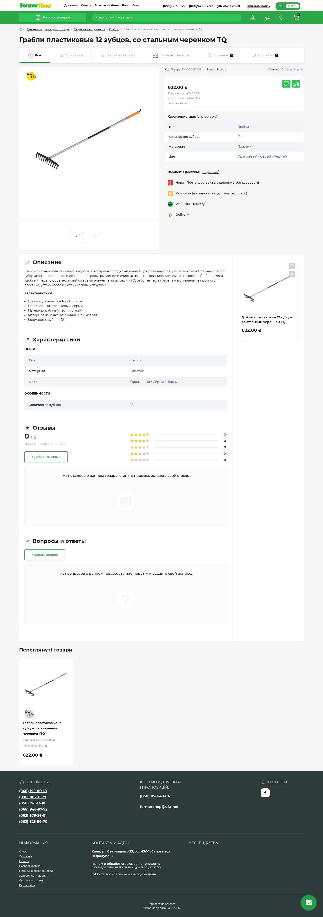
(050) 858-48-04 (155, 796)
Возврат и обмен (107, 5)
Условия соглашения (33, 875)
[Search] (238, 17)
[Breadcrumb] (21, 29)
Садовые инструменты (89, 29)
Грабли (114, 29)
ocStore (170, 904)
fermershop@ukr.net (159, 807)
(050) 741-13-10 (32, 803)
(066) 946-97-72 (33, 809)
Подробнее (210, 172)
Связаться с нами (31, 880)
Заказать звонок (258, 6)
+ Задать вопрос (45, 555)
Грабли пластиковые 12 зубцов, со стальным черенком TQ (42, 728)
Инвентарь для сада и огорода (48, 29)
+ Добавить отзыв (46, 457)
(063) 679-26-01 (33, 815)
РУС (294, 6)
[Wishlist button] (286, 84)
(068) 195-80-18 (33, 791)
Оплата (86, 5)
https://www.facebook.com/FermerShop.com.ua (265, 792)
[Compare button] (296, 84)
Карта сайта (27, 885)
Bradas (221, 69)
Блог (125, 5)
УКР (282, 6)
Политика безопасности (36, 870)
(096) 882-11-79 (32, 797)
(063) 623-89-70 (33, 822)
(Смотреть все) (207, 116)
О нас (136, 5)
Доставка (71, 5)
